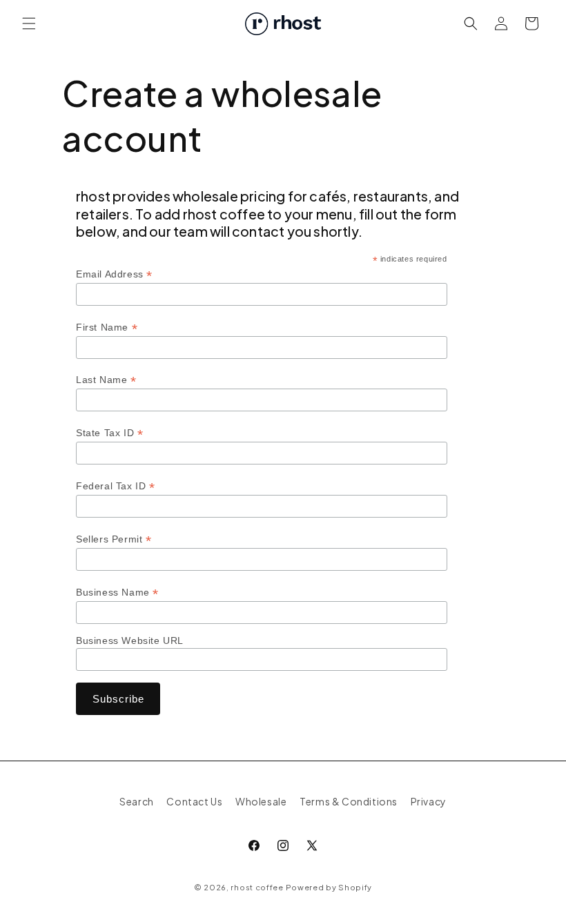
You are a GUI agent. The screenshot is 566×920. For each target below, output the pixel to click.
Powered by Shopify (329, 887)
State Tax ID (109, 433)
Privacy (429, 801)
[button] (29, 23)
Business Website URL (130, 640)
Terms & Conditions (349, 801)
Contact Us (194, 801)
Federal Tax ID (115, 486)
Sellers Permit (114, 539)
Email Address (114, 274)
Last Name (106, 379)
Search (136, 801)
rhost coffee (257, 887)
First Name (106, 327)
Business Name (117, 592)
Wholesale (260, 801)
